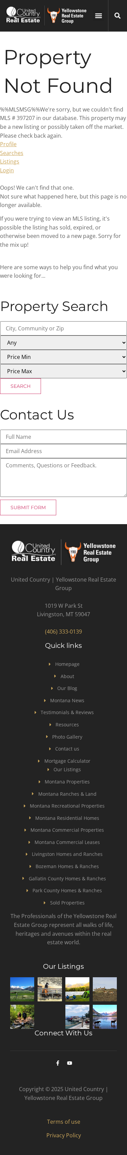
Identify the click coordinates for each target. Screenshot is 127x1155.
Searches (11, 153)
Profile (8, 144)
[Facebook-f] (57, 1063)
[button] (98, 15)
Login (7, 170)
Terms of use (63, 1121)
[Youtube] (69, 1063)
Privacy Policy (63, 1135)
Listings (9, 161)
